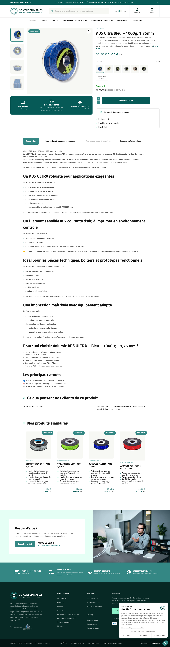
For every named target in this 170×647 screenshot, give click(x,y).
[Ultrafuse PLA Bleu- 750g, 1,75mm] (101, 445)
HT (116, 11)
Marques (60, 626)
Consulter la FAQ (25, 544)
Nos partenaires (93, 628)
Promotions (137, 20)
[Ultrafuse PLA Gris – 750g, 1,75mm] (38, 445)
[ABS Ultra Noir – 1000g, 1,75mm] (144, 69)
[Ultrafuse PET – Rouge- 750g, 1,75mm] (132, 446)
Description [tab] (31, 141)
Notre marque (92, 624)
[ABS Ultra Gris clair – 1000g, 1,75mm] (126, 69)
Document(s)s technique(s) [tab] (131, 141)
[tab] (97, 141)
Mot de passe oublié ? (95, 606)
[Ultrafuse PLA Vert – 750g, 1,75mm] (70, 445)
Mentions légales (93, 643)
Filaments (32, 20)
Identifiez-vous (92, 598)
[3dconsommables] (26, 11)
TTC (124, 11)
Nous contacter (92, 620)
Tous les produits (63, 622)
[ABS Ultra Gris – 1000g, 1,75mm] (117, 69)
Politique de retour (77, 643)
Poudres (54, 20)
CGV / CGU (63, 643)
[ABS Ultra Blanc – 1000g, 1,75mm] (109, 69)
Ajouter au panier (126, 100)
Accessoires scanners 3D (102, 20)
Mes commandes (93, 602)
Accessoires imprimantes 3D (74, 20)
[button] (89, 31)
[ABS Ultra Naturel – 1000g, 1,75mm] (135, 69)
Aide (158, 2)
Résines (43, 20)
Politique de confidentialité (113, 643)
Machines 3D (122, 20)
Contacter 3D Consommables (20, 2)
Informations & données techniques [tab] (60, 141)
